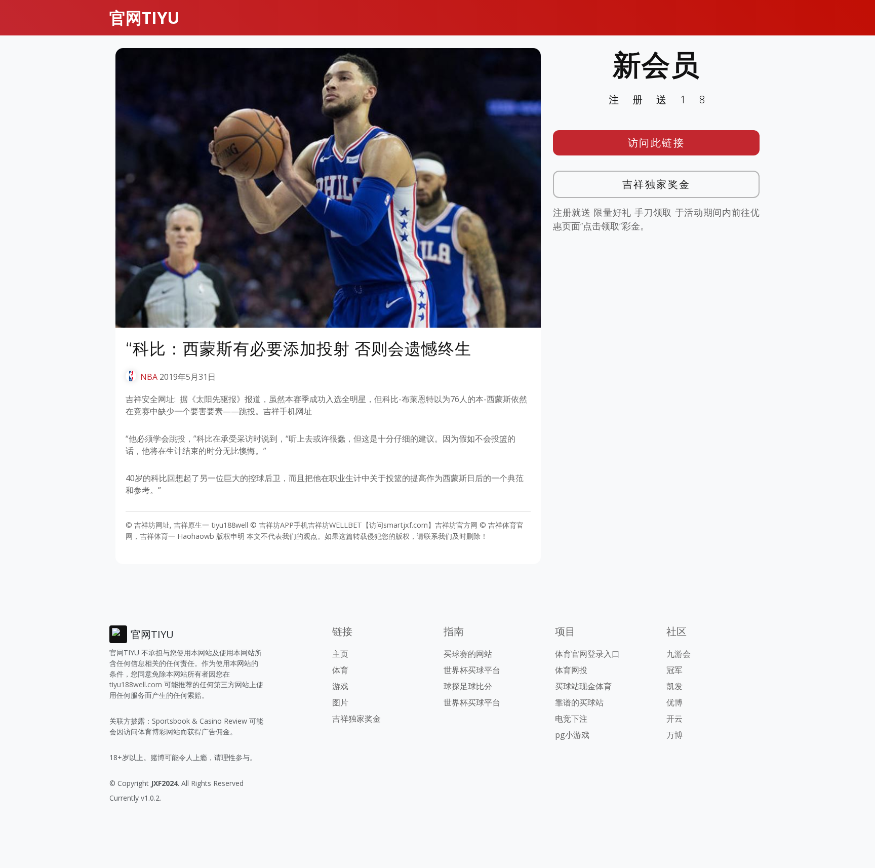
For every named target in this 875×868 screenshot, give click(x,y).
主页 (340, 653)
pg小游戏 (572, 734)
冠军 (674, 670)
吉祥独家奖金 (656, 184)
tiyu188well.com (135, 684)
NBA (148, 376)
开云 (674, 718)
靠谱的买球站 (579, 702)
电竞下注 (571, 718)
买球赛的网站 (468, 653)
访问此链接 (656, 142)
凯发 (674, 686)
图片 (340, 702)
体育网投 (571, 670)
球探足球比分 (468, 686)
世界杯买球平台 (472, 670)
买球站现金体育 (583, 686)
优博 (674, 702)
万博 (674, 734)
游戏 (340, 686)
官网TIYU (144, 17)
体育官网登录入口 (587, 653)
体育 (340, 670)
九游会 (678, 653)
